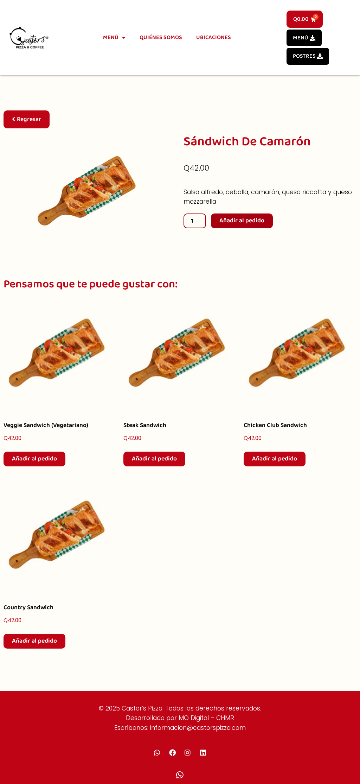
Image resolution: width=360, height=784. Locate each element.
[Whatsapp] (157, 752)
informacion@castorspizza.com (198, 728)
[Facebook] (172, 752)
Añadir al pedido (241, 220)
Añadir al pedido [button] (34, 459)
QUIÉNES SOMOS (161, 37)
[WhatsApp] (180, 775)
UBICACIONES (213, 37)
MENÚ (110, 37)
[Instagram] (187, 752)
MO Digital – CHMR (206, 718)
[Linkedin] (203, 752)
